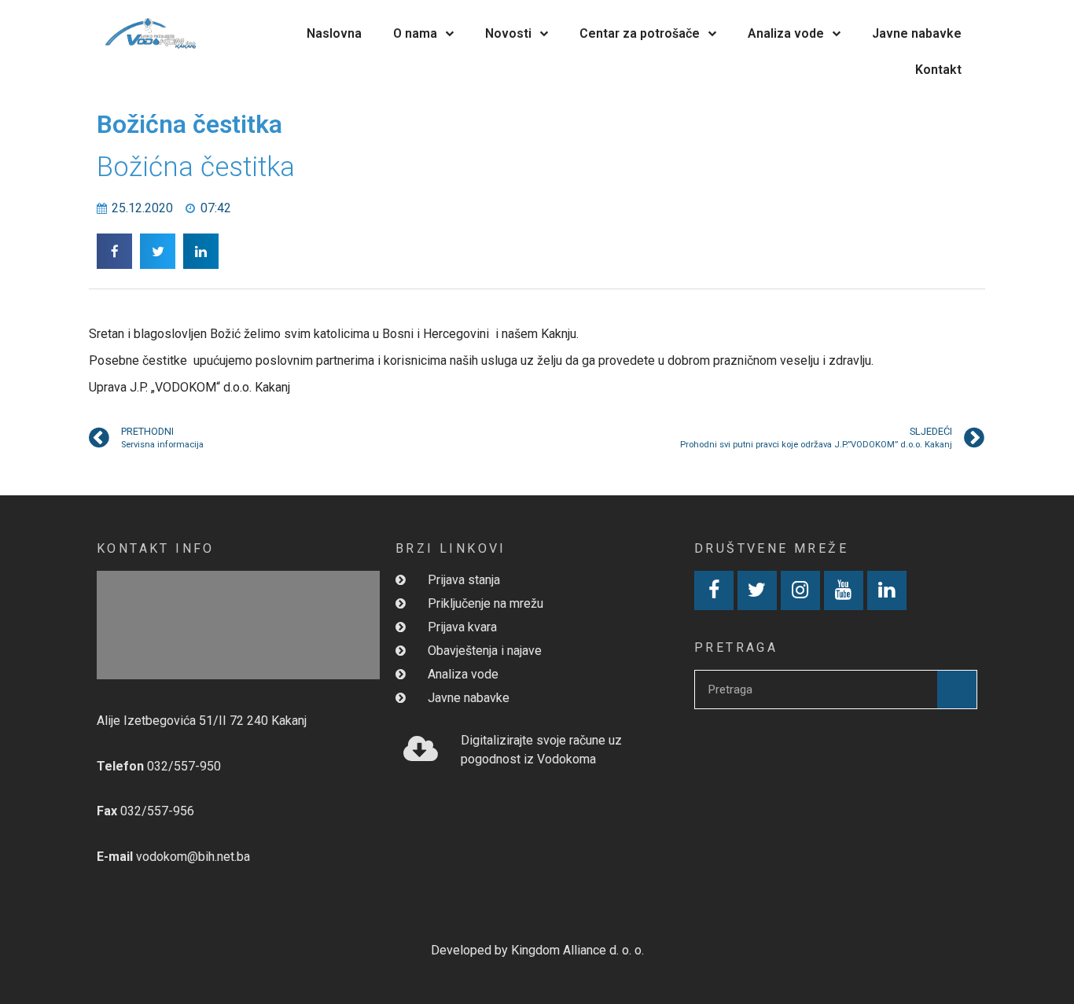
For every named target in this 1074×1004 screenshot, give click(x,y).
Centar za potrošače (639, 33)
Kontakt (938, 69)
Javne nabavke (917, 33)
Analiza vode (786, 33)
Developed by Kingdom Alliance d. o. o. (537, 950)
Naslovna (334, 33)
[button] (114, 251)
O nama (415, 33)
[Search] (957, 689)
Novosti (508, 33)
